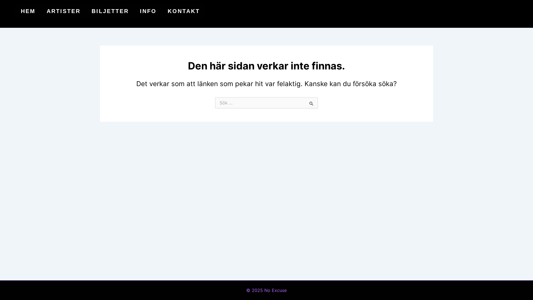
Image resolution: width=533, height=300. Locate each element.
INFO (148, 11)
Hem (28, 11)
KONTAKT (184, 11)
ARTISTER (64, 11)
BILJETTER (110, 11)
